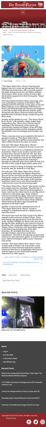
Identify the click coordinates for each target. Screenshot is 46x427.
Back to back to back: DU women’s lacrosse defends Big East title (24, 258)
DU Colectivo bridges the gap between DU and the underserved (21, 263)
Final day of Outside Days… (14, 330)
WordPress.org (9, 362)
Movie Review (25, 275)
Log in (5, 351)
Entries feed (8, 355)
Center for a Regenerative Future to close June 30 (20, 391)
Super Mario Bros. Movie (11, 280)
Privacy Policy (11, 418)
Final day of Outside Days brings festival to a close (20, 405)
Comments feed (10, 358)
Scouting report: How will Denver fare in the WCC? (21, 398)
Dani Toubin (8, 81)
